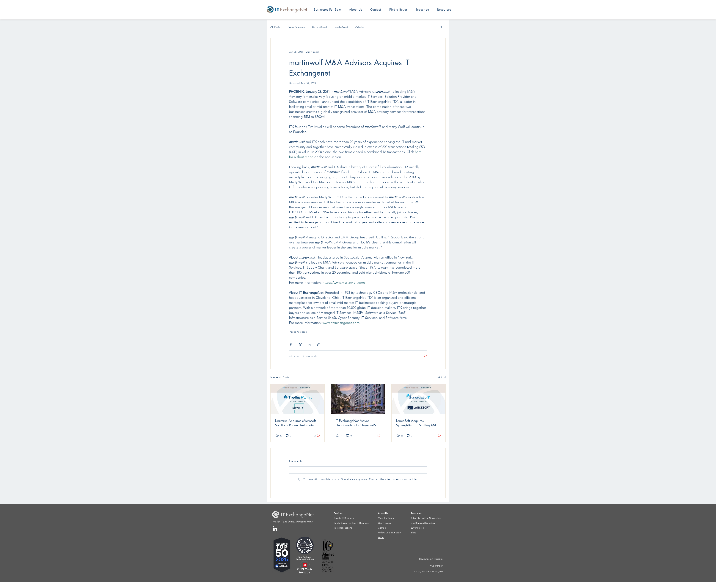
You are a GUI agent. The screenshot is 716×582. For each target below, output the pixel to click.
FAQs (381, 537)
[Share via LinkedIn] (309, 344)
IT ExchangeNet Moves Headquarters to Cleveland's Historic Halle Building (356, 422)
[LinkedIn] (275, 529)
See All (441, 376)
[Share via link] (318, 344)
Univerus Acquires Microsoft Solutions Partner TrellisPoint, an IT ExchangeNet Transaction (295, 422)
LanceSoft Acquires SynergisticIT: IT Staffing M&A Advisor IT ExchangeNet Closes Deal (417, 422)
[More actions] (425, 52)
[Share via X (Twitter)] (300, 344)
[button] (444, 9)
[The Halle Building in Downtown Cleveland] (358, 399)
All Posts (275, 26)
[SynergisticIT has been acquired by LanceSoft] (418, 399)
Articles (359, 26)
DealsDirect (341, 26)
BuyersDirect (319, 26)
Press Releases (296, 26)
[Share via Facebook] (291, 344)
